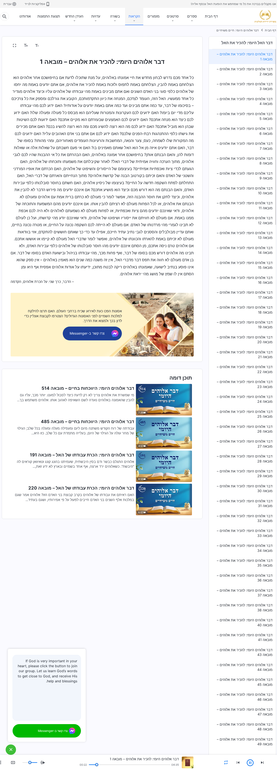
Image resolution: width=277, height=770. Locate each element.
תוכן (188, 45)
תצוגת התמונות (48, 16)
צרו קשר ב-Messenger (53, 731)
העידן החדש (74, 16)
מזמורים (153, 16)
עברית (7, 4)
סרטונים (173, 16)
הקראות (134, 16)
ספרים (192, 16)
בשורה (115, 16)
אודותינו (25, 16)
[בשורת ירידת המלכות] (263, 16)
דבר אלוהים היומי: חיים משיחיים (237, 30)
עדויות (95, 16)
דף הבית (211, 16)
